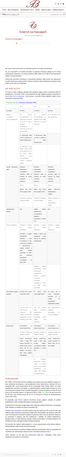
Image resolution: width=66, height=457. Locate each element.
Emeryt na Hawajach (33, 32)
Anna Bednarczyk (38, 35)
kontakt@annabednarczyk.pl (42, 431)
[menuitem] (4, 10)
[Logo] (33, 4)
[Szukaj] (64, 14)
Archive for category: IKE (11, 14)
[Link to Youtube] (63, 4)
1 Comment (26, 35)
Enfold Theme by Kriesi (23, 454)
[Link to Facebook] (55, 4)
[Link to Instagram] (61, 4)
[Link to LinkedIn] (58, 4)
